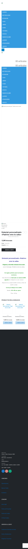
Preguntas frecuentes (6, 538)
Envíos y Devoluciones (6, 534)
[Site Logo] (6, 5)
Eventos (4, 34)
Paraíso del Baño (6, 37)
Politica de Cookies (6, 513)
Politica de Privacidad (6, 509)
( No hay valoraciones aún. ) (13, 236)
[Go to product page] (8, 309)
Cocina (4, 27)
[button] (3, 10)
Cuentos (4, 46)
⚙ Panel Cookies (5, 518)
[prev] (23, 232)
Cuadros (4, 12)
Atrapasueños (6, 43)
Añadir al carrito (9, 249)
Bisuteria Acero (6, 15)
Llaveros (4, 40)
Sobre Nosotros (5, 483)
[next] (26, 232)
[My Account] (25, 59)
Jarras (4, 24)
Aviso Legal (4, 504)
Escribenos (4, 492)
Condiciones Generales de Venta (9, 529)
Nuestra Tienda (5, 488)
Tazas (3, 21)
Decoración (5, 18)
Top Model (4, 30)
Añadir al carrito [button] (8, 322)
